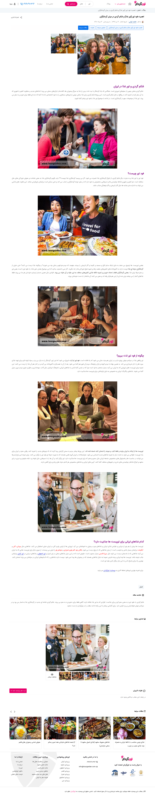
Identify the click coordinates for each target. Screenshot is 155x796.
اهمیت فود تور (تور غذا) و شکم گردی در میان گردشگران (125, 27)
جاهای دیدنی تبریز (42, 771)
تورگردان (73, 791)
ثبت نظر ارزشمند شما (19, 690)
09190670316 (28, 4)
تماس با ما (49, 4)
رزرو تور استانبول (64, 777)
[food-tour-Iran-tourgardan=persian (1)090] (104, 54)
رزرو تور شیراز (65, 774)
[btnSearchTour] (129, 4)
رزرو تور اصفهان (65, 768)
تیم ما (20, 768)
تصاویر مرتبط (101, 27)
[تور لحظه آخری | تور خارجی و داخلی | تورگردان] (140, 3)
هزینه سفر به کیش (42, 777)
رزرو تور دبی (66, 780)
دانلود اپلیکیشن (17, 771)
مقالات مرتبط (83, 27)
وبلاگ (108, 4)
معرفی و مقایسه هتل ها (40, 761)
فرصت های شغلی (16, 774)
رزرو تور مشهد (65, 765)
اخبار (138, 10)
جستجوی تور (121, 4)
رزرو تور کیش (65, 761)
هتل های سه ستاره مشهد (40, 774)
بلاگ (144, 10)
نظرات (92, 27)
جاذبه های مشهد (42, 765)
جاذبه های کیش (43, 768)
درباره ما (39, 4)
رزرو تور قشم (66, 771)
